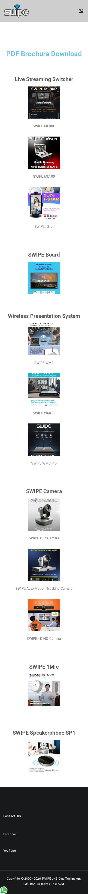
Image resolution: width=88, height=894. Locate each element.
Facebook (9, 834)
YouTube (9, 850)
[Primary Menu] (81, 11)
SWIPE (46, 878)
